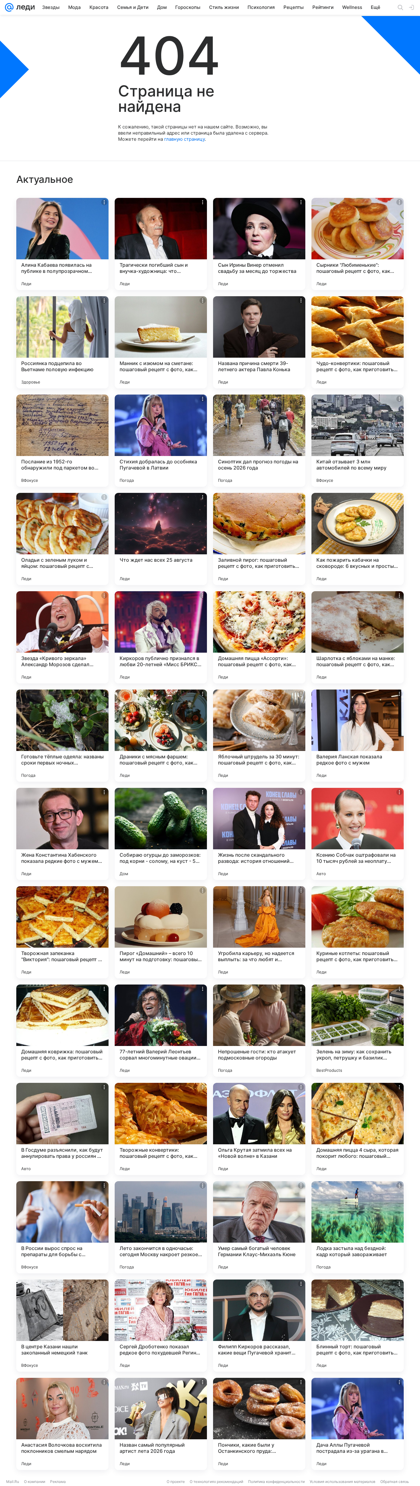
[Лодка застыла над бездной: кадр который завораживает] (357, 1227)
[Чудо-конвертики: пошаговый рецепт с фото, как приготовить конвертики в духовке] (357, 342)
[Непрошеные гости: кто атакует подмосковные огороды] (259, 1031)
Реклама (58, 1481)
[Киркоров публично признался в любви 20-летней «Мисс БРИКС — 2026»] (161, 637)
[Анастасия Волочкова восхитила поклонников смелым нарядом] (62, 1424)
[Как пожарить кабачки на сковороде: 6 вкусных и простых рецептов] (357, 539)
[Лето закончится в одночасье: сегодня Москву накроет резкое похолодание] (161, 1227)
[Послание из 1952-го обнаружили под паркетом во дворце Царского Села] (62, 441)
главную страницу (184, 139)
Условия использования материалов (342, 1481)
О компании (34, 1481)
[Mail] (9, 7)
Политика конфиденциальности (276, 1481)
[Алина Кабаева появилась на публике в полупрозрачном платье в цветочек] (62, 244)
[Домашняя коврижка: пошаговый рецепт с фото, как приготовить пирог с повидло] (62, 1031)
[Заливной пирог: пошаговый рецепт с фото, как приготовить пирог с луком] (259, 539)
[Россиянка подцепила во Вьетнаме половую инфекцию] (62, 342)
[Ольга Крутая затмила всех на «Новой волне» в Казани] (259, 1129)
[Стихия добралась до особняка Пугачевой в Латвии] (161, 441)
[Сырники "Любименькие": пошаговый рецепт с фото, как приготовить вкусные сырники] (357, 244)
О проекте (176, 1481)
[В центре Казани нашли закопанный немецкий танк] (62, 1326)
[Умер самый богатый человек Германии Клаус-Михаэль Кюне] (259, 1227)
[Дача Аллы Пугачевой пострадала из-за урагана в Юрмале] (357, 1424)
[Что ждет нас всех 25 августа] (161, 539)
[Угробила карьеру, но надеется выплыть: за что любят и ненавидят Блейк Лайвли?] (259, 932)
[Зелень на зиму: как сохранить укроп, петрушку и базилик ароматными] (357, 1031)
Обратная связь (394, 1481)
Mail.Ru (12, 1481)
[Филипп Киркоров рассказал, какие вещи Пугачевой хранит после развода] (259, 1326)
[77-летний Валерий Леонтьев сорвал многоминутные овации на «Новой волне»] (161, 1031)
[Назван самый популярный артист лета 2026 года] (161, 1424)
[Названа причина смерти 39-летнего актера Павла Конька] (259, 342)
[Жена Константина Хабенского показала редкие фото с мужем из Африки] (62, 834)
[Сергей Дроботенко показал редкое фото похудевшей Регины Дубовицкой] (161, 1326)
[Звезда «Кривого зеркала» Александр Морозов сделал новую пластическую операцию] (62, 637)
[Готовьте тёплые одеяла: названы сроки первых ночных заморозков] (62, 736)
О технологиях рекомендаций (216, 1481)
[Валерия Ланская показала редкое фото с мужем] (357, 736)
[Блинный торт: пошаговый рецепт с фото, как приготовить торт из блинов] (357, 1326)
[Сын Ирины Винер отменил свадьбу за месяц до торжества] (259, 244)
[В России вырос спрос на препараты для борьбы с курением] (62, 1227)
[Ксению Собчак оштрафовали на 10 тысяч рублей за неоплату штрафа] (357, 834)
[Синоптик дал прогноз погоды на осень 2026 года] (259, 441)
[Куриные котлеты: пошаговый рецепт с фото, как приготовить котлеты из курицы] (357, 932)
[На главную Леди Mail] (24, 7)
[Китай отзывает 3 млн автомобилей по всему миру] (357, 441)
